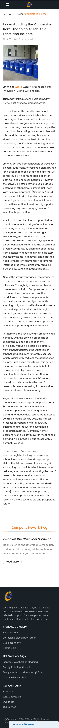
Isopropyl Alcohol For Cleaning (20, 662)
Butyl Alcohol (10, 632)
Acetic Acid (9, 648)
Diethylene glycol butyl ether (19, 638)
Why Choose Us (12, 697)
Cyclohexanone (12, 643)
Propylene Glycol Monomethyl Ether (23, 672)
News (20, 14)
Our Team (8, 702)
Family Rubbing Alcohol (16, 667)
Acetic (18, 87)
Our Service (9, 707)
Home (11, 14)
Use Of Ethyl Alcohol (14, 677)
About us (8, 691)
